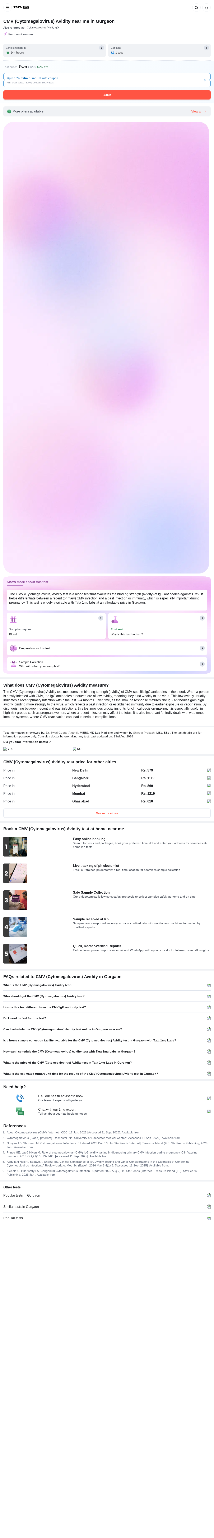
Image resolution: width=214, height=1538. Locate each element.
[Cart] (206, 7)
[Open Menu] (7, 7)
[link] (21, 7)
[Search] (196, 7)
